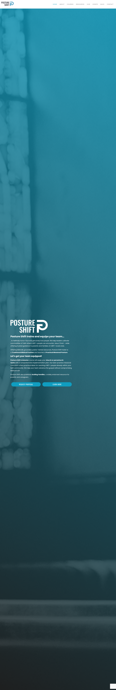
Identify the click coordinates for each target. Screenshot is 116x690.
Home (55, 4)
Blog (102, 4)
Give (88, 4)
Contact (110, 4)
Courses (70, 4)
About (62, 4)
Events (95, 4)
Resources (80, 4)
